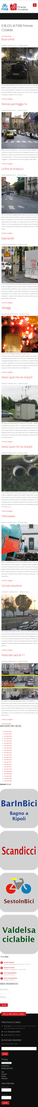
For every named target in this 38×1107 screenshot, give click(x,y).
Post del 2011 (8, 767)
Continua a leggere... (7, 99)
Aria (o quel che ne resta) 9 (16, 377)
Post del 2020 (8, 745)
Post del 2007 (8, 776)
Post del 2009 (8, 771)
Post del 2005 (8, 781)
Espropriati (7, 238)
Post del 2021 (8, 743)
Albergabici (4, 1078)
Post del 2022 (8, 741)
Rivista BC (4, 1074)
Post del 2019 (8, 748)
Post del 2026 (8, 731)
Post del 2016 (8, 755)
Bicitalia (3, 1076)
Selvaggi (6, 308)
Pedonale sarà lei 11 (13, 655)
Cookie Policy (5, 1066)
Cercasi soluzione (11, 585)
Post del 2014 (8, 760)
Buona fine (7, 39)
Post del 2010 (8, 769)
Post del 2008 (8, 774)
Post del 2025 (8, 734)
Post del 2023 (8, 738)
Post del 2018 (8, 750)
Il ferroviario (8, 516)
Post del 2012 (8, 764)
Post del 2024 (8, 736)
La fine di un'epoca (12, 169)
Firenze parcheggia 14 (14, 104)
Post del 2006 (8, 778)
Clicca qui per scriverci (14, 1031)
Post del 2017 (8, 752)
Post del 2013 (8, 762)
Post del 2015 (8, 757)
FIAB (2, 1072)
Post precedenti (6, 36)
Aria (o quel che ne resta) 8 (16, 447)
